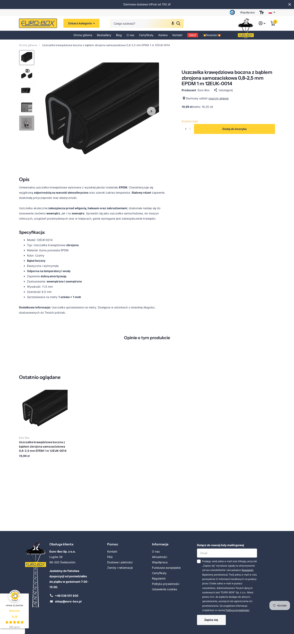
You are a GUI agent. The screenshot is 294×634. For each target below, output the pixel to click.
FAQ (110, 557)
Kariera (163, 35)
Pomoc (112, 544)
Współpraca (247, 12)
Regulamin (159, 578)
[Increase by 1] (190, 125)
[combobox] (147, 23)
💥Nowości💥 (212, 35)
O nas (130, 35)
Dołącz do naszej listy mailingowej (220, 545)
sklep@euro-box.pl (68, 601)
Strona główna (82, 35)
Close (289, 4)
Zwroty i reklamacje (120, 567)
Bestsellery (104, 35)
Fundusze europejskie (166, 567)
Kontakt (177, 35)
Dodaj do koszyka (234, 129)
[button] (173, 23)
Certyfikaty (146, 35)
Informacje (160, 544)
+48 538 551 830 (66, 595)
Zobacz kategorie (80, 23)
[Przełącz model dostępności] (261, 12)
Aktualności (159, 557)
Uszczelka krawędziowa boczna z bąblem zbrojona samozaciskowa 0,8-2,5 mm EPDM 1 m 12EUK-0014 (42, 446)
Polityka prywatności (165, 583)
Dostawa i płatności (120, 562)
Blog (119, 35)
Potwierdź (178, 23)
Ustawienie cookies (164, 589)
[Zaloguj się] (262, 23)
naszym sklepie (218, 98)
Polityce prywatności (237, 610)
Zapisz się (211, 619)
